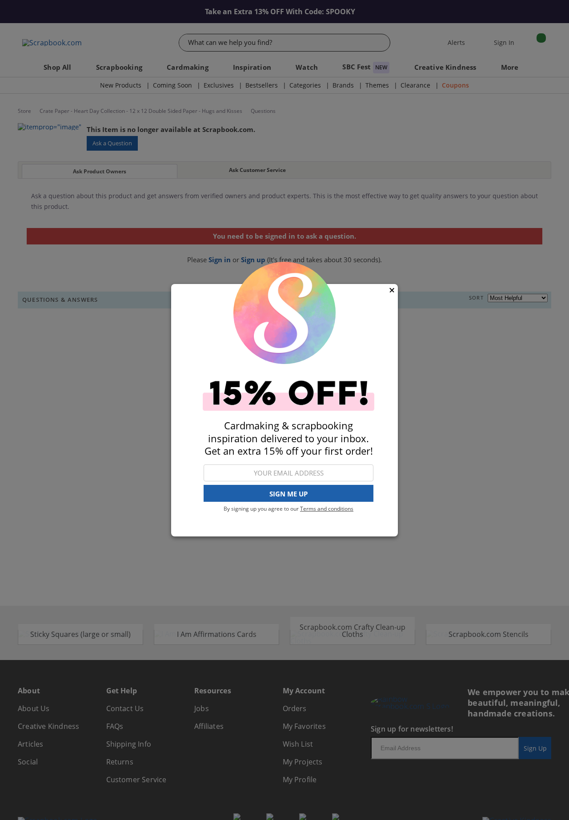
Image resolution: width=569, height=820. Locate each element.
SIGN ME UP (288, 493)
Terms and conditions (326, 508)
